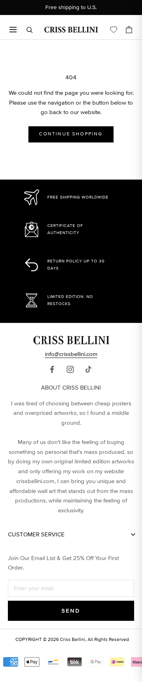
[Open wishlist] (114, 30)
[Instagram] (70, 369)
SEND (71, 610)
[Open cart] (129, 29)
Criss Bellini (72, 640)
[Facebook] (52, 369)
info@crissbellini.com (71, 354)
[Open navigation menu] (13, 29)
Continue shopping (71, 134)
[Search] (29, 30)
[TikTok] (88, 369)
